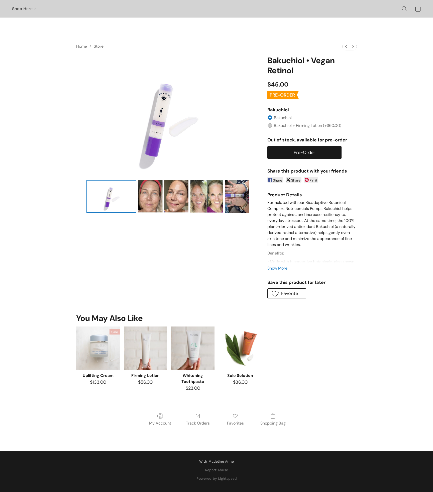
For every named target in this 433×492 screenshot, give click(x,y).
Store (98, 46)
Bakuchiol (283, 117)
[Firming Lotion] (145, 348)
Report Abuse (216, 470)
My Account (160, 423)
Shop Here (23, 8)
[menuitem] (346, 46)
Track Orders (198, 423)
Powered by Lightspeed (216, 478)
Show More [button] (277, 268)
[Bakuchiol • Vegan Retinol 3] (237, 196)
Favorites (235, 423)
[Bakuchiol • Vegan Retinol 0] (111, 196)
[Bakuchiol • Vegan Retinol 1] (163, 196)
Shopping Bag (273, 423)
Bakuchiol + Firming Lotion (307, 125)
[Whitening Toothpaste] (192, 348)
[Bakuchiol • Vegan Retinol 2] (206, 196)
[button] (404, 8)
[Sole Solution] (240, 348)
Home (81, 46)
